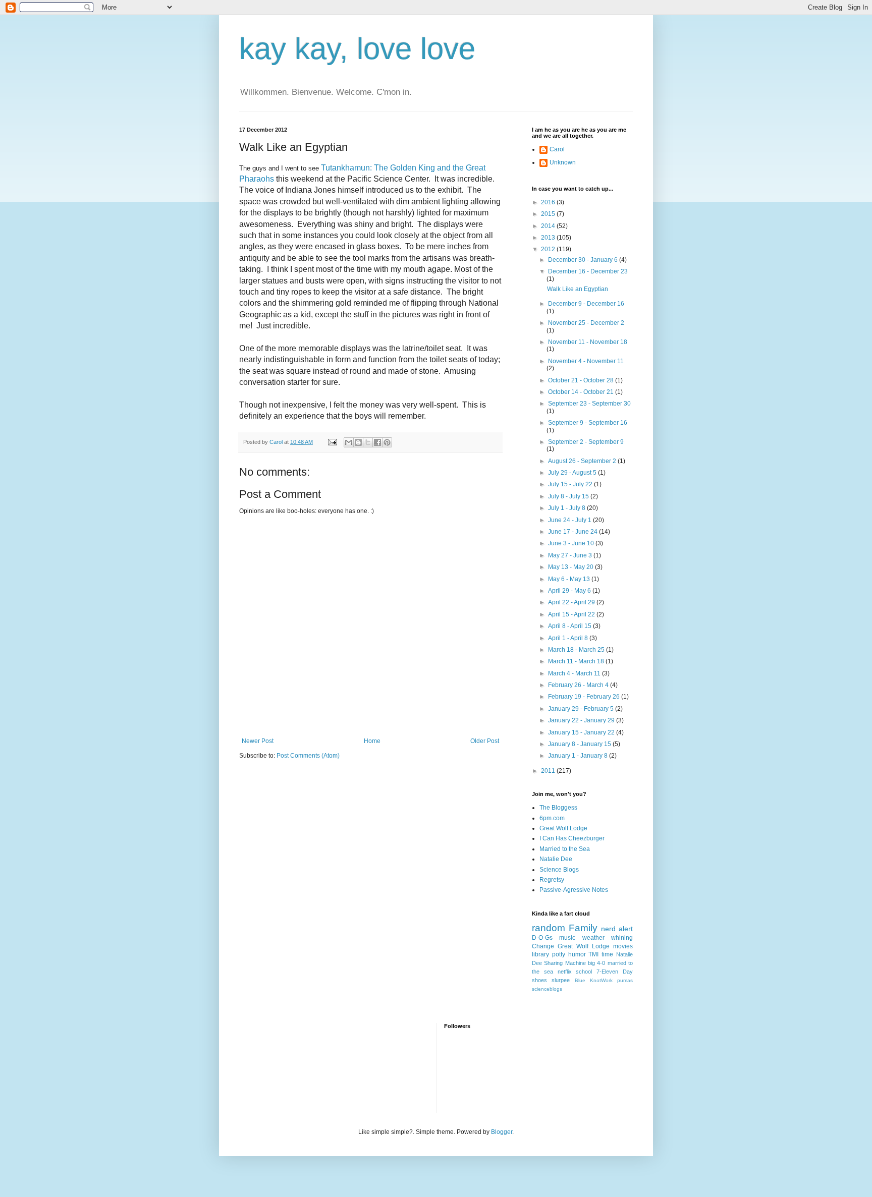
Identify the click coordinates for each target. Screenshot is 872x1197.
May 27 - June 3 (570, 555)
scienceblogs (547, 989)
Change (543, 946)
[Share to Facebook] (377, 442)
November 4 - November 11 (586, 361)
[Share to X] (368, 442)
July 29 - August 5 (573, 472)
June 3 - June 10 (571, 543)
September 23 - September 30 (589, 403)
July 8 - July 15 (569, 496)
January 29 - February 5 (581, 708)
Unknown (563, 162)
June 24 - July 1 (570, 520)
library (540, 954)
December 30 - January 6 (583, 259)
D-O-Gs (542, 937)
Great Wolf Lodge (563, 828)
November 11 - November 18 (587, 342)
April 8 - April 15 (570, 626)
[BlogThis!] (358, 442)
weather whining (607, 937)
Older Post (484, 741)
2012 (549, 249)
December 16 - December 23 (588, 271)
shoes (539, 980)
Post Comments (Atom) (308, 755)
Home (372, 741)
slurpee (561, 980)
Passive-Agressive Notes (573, 889)
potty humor (569, 954)
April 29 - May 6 (570, 590)
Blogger (501, 1131)
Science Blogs (559, 869)
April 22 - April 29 (572, 602)
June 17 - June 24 (573, 531)
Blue (580, 980)
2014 (549, 226)
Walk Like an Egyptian (577, 289)
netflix (565, 971)
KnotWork (601, 980)
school (584, 971)
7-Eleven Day (614, 971)
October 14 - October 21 (581, 391)
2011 (549, 770)
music (567, 937)
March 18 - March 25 (577, 649)
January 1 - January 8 (578, 755)
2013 (549, 237)
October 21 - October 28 (581, 380)
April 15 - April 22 (572, 614)
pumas (625, 980)
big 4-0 (596, 963)
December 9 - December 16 (586, 303)
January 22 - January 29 (582, 720)
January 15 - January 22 (582, 732)
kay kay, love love (357, 49)
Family (583, 928)
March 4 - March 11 (575, 673)
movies (623, 946)
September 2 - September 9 (586, 441)
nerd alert (617, 929)
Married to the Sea (564, 848)
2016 (549, 202)
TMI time (600, 954)
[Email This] (349, 442)
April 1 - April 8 (568, 638)
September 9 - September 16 (587, 422)
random (548, 928)
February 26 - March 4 (579, 685)
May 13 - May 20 (571, 567)
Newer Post (258, 741)
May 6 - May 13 (569, 579)
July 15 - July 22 (571, 484)
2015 (549, 213)
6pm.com (552, 818)
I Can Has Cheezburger (572, 838)
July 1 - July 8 (567, 507)
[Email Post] (332, 442)
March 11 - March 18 (577, 661)
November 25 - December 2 (586, 322)
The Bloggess (558, 807)
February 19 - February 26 (584, 696)
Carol (557, 149)
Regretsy (551, 879)
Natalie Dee (555, 859)
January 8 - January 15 (580, 744)
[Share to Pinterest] (387, 442)
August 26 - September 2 (583, 461)
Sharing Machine (564, 963)
